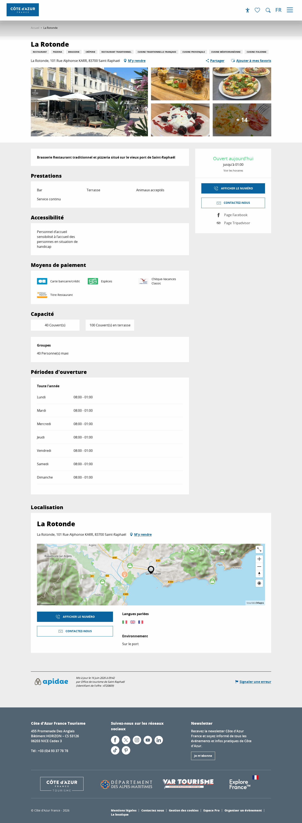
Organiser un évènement (243, 810)
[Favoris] (258, 10)
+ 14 (242, 120)
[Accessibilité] (247, 10)
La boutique (120, 814)
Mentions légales (123, 810)
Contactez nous (152, 810)
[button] (268, 10)
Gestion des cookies (183, 810)
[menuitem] (23, 9)
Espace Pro (211, 810)
